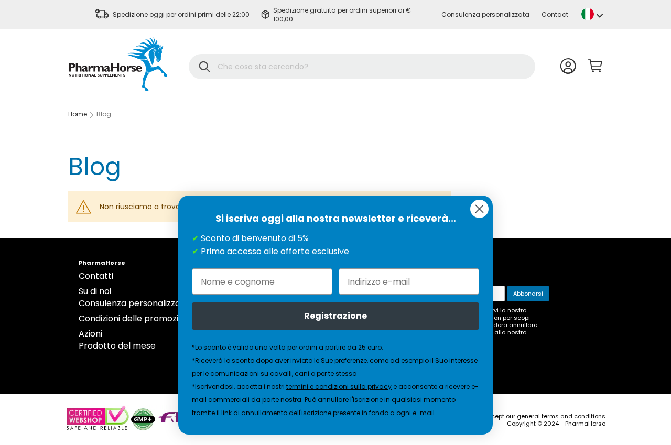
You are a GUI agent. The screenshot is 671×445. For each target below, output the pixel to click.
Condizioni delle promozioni (134, 318)
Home (77, 114)
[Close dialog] (479, 209)
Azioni (90, 334)
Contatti (96, 276)
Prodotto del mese (117, 346)
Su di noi (95, 291)
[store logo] (118, 64)
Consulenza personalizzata (485, 14)
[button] (592, 14)
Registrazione (335, 316)
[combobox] (368, 67)
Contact (555, 14)
